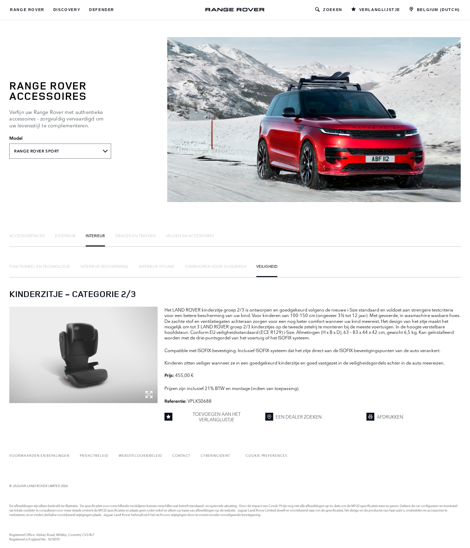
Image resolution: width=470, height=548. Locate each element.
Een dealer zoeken (299, 416)
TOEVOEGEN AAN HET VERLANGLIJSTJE (217, 416)
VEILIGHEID (266, 266)
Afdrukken (390, 416)
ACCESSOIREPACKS (27, 235)
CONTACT (181, 455)
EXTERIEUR (65, 235)
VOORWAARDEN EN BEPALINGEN (39, 455)
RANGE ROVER (27, 10)
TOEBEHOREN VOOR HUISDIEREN (215, 266)
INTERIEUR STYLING (156, 266)
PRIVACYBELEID (94, 455)
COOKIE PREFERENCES (266, 455)
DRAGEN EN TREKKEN (135, 235)
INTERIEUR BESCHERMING (104, 266)
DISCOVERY (66, 10)
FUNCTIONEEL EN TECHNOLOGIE (39, 266)
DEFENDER (101, 10)
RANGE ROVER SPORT (36, 151)
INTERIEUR (95, 235)
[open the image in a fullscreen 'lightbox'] (83, 355)
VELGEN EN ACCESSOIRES (190, 235)
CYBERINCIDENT (215, 455)
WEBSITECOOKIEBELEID (140, 455)
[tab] (27, 235)
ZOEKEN (332, 10)
